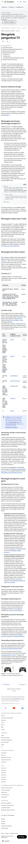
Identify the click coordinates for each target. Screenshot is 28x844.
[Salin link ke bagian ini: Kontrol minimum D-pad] (22, 87)
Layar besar (3, 753)
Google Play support (5, 807)
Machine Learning (5, 737)
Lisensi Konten (17, 698)
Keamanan (3, 720)
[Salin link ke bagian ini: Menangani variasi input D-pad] (2, 221)
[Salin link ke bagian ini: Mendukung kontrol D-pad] (19, 484)
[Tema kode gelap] (24, 184)
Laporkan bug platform (6, 803)
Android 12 (3, 779)
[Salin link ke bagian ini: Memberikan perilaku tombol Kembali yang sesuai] (10, 435)
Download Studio (5, 794)
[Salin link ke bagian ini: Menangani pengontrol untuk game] (7, 481)
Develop (4, 7)
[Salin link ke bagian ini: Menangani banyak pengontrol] (22, 599)
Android (3, 715)
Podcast (3, 729)
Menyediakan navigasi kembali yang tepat (11, 472)
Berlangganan (23, 837)
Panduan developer (5, 790)
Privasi (2, 744)
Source (2, 722)
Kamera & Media (5, 742)
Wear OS (3, 755)
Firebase (3, 823)
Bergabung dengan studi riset (8, 810)
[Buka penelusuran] (18, 2)
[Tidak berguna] (19, 31)
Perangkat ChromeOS (6, 757)
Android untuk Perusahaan (7, 718)
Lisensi (7, 833)
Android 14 (3, 775)
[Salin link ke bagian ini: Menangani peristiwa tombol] (2, 254)
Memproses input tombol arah (11, 246)
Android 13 (3, 777)
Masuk (24, 1)
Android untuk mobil (5, 759)
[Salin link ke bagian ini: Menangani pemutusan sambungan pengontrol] (21, 123)
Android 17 (3, 768)
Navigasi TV (7, 115)
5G (2, 746)
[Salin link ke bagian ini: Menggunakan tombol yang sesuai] (24, 587)
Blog (2, 727)
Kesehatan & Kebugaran (6, 740)
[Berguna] (17, 31)
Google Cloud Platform (6, 826)
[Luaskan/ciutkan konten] (11, 46)
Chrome (3, 821)
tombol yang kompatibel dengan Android (11, 648)
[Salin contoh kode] (26, 184)
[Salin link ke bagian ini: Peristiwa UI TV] (12, 274)
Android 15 (3, 772)
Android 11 (3, 781)
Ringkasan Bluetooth (19, 636)
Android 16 (3, 770)
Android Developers (5, 28)
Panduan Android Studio (6, 787)
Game (2, 735)
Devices (11, 7)
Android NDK (4, 797)
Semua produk (4, 828)
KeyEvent (4, 261)
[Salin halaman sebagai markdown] (7, 41)
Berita (2, 724)
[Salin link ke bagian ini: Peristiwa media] (13, 310)
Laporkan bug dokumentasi (7, 805)
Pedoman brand (14, 833)
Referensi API (4, 792)
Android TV (19, 7)
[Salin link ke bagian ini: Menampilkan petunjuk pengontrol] (24, 640)
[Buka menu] (2, 1)
